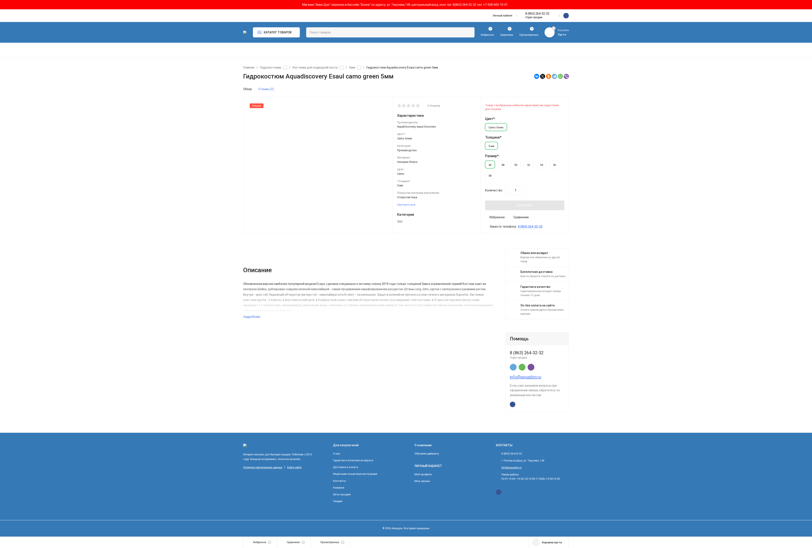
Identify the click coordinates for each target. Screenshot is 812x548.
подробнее (252, 317)
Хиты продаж (342, 494)
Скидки (337, 501)
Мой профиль (423, 474)
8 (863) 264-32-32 (537, 13)
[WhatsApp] (560, 76)
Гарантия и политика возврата (353, 460)
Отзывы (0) (266, 89)
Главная (248, 67)
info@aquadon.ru (525, 376)
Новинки (338, 487)
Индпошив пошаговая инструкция (355, 473)
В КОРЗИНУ (525, 205)
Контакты (339, 480)
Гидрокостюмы (270, 67)
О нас (336, 453)
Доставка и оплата (345, 467)
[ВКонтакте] (536, 76)
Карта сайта (294, 467)
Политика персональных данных (262, 467)
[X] (542, 76)
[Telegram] (554, 76)
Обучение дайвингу (426, 453)
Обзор (247, 89)
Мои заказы (422, 481)
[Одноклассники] (548, 76)
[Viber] (566, 76)
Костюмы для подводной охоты (315, 67)
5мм (352, 67)
